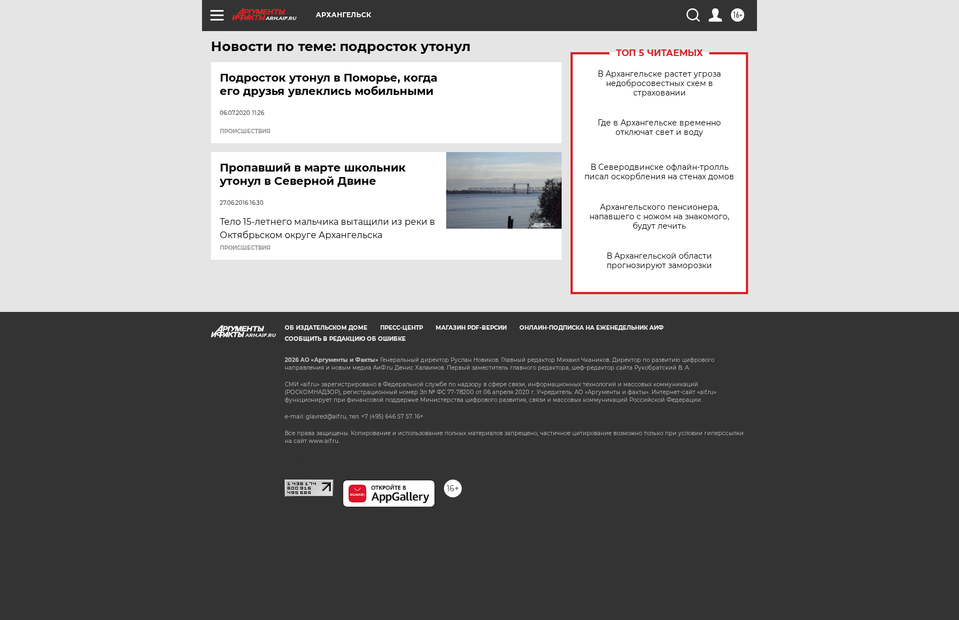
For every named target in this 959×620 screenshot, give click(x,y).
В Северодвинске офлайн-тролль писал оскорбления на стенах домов (659, 172)
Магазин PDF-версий (471, 327)
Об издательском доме (326, 327)
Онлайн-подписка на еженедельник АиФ (591, 327)
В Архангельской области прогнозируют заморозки (659, 260)
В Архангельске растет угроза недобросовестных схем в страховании (659, 83)
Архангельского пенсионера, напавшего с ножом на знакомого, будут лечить (659, 217)
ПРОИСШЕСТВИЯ (245, 131)
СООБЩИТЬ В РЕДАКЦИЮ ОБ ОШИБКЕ (345, 338)
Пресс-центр (401, 327)
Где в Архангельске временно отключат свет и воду (659, 127)
